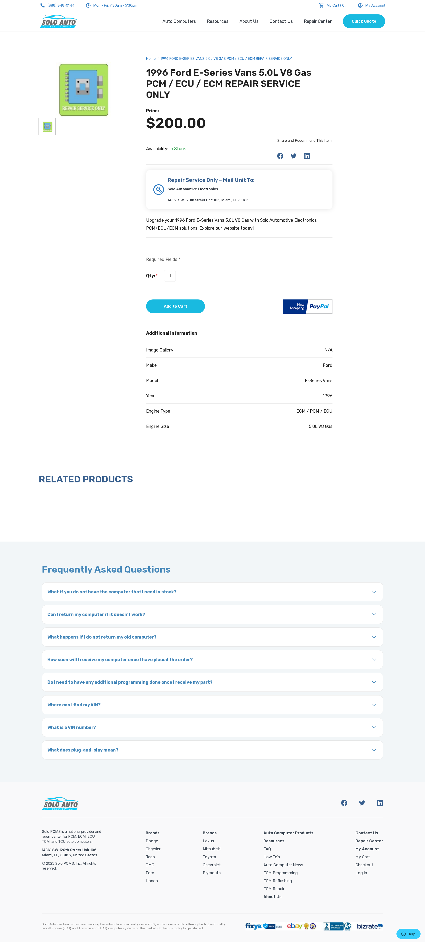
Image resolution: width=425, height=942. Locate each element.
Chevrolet (212, 864)
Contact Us (281, 21)
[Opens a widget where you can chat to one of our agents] (408, 934)
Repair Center (318, 21)
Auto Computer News (283, 864)
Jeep (150, 857)
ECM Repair (273, 888)
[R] (47, 126)
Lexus (208, 841)
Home (151, 58)
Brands (153, 833)
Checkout (364, 864)
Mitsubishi (212, 849)
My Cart (362, 857)
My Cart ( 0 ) (336, 5)
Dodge (152, 841)
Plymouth (212, 872)
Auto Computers (179, 21)
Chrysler (153, 849)
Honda (152, 880)
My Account (375, 5)
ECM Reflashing (277, 880)
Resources (217, 21)
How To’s (271, 857)
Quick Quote (364, 21)
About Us (249, 21)
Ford (150, 872)
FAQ (267, 849)
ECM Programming (280, 872)
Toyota (209, 857)
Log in (361, 872)
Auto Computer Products (288, 833)
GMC (150, 864)
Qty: (151, 275)
